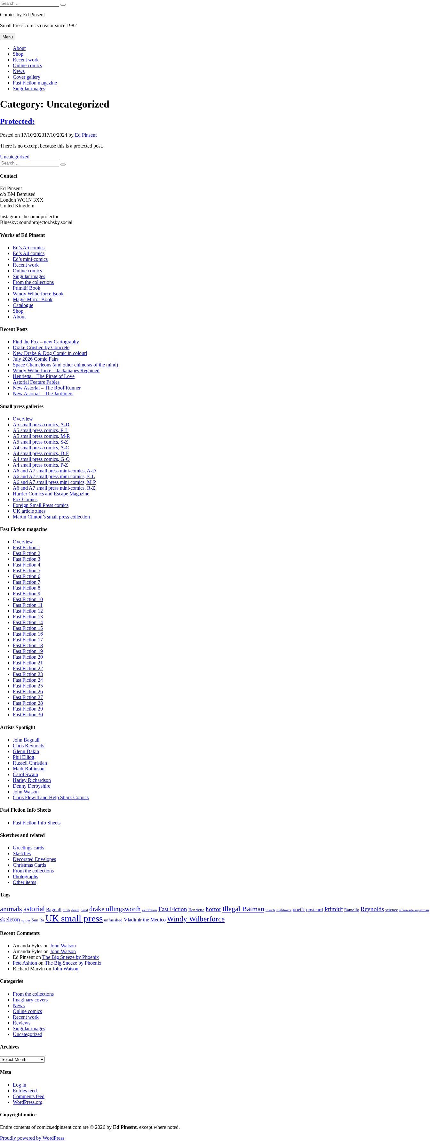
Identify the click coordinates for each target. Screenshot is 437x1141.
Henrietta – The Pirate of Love (44, 376)
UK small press (74, 918)
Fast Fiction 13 (28, 616)
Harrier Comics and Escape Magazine (51, 493)
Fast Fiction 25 (28, 685)
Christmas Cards (29, 865)
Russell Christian (30, 763)
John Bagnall (26, 740)
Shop (18, 54)
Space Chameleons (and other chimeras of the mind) (65, 364)
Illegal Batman (243, 909)
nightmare (283, 910)
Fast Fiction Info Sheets (36, 822)
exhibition (149, 910)
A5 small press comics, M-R (41, 436)
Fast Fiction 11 (28, 605)
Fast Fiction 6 (26, 576)
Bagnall (53, 909)
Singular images (29, 88)
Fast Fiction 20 (28, 657)
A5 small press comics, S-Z (40, 442)
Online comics (27, 65)
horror (213, 909)
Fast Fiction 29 (28, 708)
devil (84, 910)
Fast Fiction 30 (28, 714)
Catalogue (23, 305)
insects (270, 910)
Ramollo (351, 909)
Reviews (21, 1022)
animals (11, 909)
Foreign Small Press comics (40, 505)
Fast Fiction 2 (26, 553)
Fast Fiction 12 (28, 611)
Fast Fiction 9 (26, 593)
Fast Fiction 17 (28, 639)
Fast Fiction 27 (28, 697)
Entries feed (25, 1090)
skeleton (10, 919)
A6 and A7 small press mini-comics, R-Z (54, 488)
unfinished (113, 920)
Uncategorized (14, 156)
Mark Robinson (28, 768)
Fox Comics (25, 499)
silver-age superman (414, 910)
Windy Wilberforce (196, 919)
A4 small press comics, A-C (41, 447)
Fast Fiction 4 (26, 564)
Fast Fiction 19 (28, 651)
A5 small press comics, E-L (40, 430)
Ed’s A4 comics (28, 253)
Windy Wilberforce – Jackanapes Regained (56, 370)
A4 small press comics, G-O (41, 459)
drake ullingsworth (115, 909)
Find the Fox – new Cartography (46, 341)
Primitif (333, 909)
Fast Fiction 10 (28, 599)
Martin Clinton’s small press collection (51, 516)
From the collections (33, 282)
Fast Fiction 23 (28, 674)
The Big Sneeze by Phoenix (70, 957)
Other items (24, 882)
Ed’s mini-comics (30, 259)
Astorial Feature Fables (36, 382)
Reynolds (372, 909)
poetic (299, 909)
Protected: (17, 121)
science (391, 909)
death (75, 910)
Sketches (22, 853)
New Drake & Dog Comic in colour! (50, 353)
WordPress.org (28, 1102)
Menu (8, 37)
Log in (19, 1085)
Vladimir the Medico (145, 920)
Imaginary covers (30, 999)
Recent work (26, 59)
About (19, 48)
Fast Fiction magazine (35, 82)
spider (25, 920)
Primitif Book (26, 288)
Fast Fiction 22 (28, 668)
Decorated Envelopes (34, 859)
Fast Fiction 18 (28, 645)
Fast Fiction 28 (28, 703)
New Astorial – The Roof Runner (47, 387)
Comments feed (28, 1096)
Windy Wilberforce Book (38, 293)
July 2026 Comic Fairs (36, 359)
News (19, 71)
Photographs (25, 876)
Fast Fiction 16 (28, 634)
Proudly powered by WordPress (32, 1138)
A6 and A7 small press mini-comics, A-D (54, 470)
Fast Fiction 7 (26, 582)
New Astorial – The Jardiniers (43, 393)
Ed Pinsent (86, 135)
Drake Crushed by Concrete (41, 347)
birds (66, 910)
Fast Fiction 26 (28, 691)
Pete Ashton (25, 963)
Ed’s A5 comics (28, 247)
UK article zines (29, 511)
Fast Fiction (172, 909)
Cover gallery (26, 77)
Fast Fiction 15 (28, 628)
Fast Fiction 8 (26, 588)
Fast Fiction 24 (28, 680)
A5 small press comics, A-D (41, 424)
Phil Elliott (23, 757)
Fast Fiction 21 (28, 662)
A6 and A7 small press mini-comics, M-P (54, 482)
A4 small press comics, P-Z (40, 465)
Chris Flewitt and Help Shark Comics (51, 797)
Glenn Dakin (26, 751)
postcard (314, 909)
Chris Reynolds (28, 745)
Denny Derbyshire (31, 786)
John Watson (26, 791)
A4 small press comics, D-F (41, 453)
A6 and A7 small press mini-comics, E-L (54, 476)
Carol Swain (25, 774)
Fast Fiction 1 (26, 547)
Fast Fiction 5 (26, 570)
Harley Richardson (32, 780)
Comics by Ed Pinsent (22, 14)
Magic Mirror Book (32, 299)
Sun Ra (38, 920)
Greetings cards (28, 847)
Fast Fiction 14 (28, 622)
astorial (34, 909)
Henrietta (196, 909)
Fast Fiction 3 (26, 559)
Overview (23, 419)
